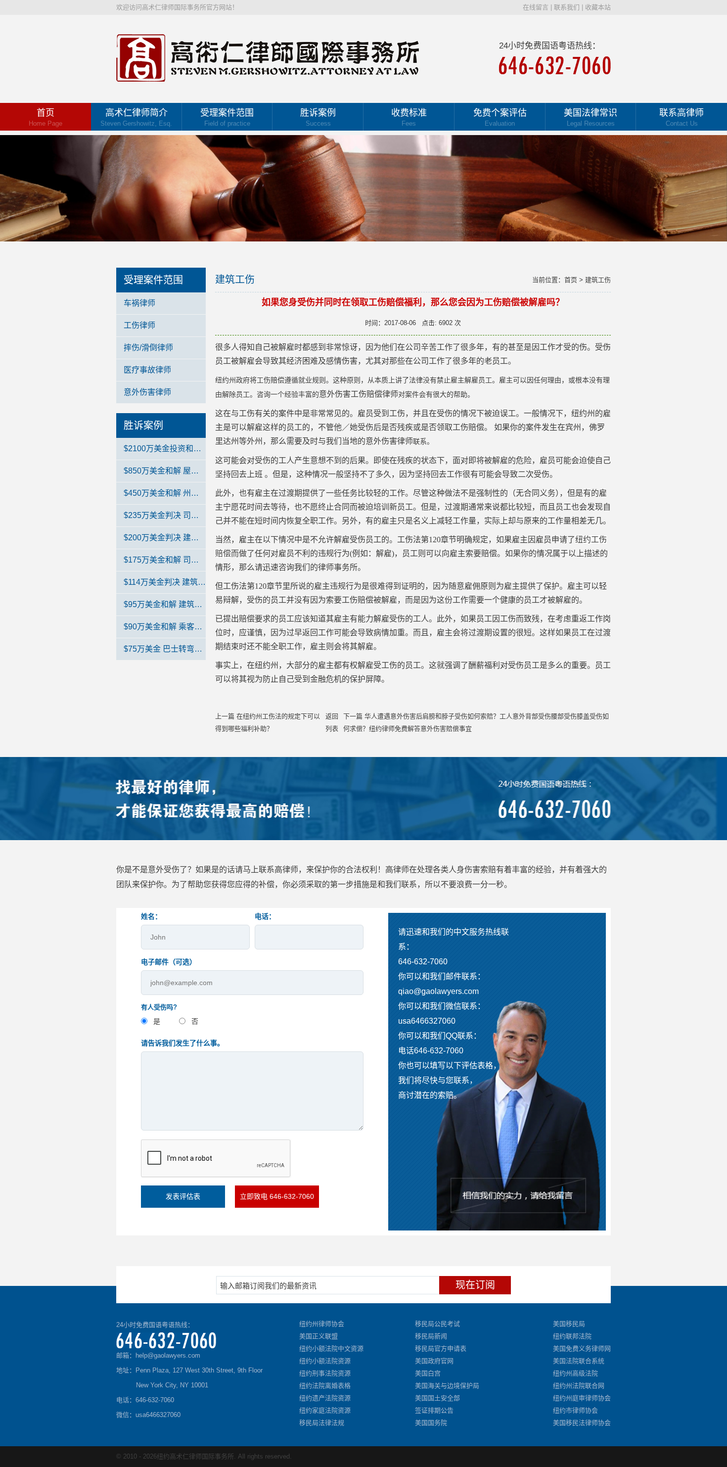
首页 (45, 117)
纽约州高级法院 (575, 1373)
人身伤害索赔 (472, 869)
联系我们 (567, 7)
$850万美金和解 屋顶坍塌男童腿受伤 (165, 471)
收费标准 (409, 117)
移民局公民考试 (437, 1323)
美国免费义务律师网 (582, 1348)
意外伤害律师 (147, 392)
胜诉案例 (318, 117)
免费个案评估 (500, 117)
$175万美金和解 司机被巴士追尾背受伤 (165, 560)
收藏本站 (598, 7)
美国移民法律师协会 (582, 1422)
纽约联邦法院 (572, 1336)
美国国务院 (431, 1422)
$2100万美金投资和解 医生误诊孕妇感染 (165, 448)
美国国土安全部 (437, 1398)
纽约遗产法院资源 (325, 1398)
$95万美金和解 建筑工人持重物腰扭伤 (165, 604)
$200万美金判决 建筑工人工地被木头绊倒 (165, 537)
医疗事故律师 (147, 370)
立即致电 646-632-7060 (277, 1196)
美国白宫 (428, 1373)
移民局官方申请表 (440, 1348)
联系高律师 (681, 117)
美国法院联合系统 (578, 1361)
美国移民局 (569, 1323)
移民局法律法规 (321, 1422)
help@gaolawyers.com (168, 1355)
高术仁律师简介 (136, 117)
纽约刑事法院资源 (325, 1373)
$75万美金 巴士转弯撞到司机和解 (165, 649)
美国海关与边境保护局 (447, 1385)
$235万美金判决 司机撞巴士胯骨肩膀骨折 (165, 515)
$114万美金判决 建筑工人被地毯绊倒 (165, 582)
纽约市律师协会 (575, 1410)
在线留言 (535, 7)
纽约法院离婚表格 (325, 1385)
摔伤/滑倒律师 (148, 347)
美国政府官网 (434, 1361)
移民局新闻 (431, 1336)
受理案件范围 (227, 117)
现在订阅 (475, 1284)
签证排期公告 (434, 1410)
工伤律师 (139, 325)
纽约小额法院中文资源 (331, 1348)
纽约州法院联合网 (578, 1385)
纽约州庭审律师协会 (582, 1398)
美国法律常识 (590, 117)
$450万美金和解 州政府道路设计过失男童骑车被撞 (165, 493)
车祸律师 (139, 303)
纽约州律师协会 (321, 1323)
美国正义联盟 (318, 1336)
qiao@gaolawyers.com (438, 991)
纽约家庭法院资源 (325, 1410)
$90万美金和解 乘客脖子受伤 (165, 626)
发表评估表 (183, 1196)
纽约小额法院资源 (325, 1361)
